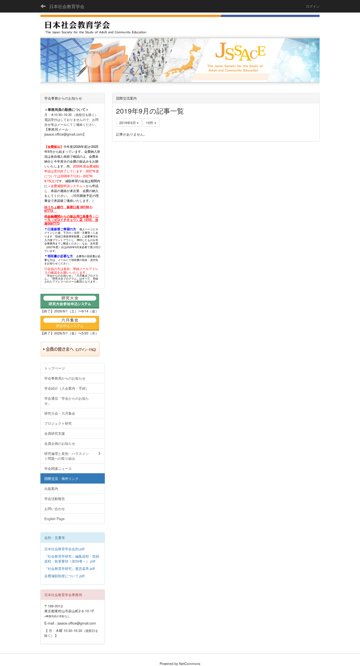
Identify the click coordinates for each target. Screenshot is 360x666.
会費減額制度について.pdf (64, 575)
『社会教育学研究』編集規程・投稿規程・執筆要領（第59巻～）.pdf (71, 559)
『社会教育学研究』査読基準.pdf (69, 568)
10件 (150, 122)
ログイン (313, 6)
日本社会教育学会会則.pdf (64, 548)
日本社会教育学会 (66, 6)
